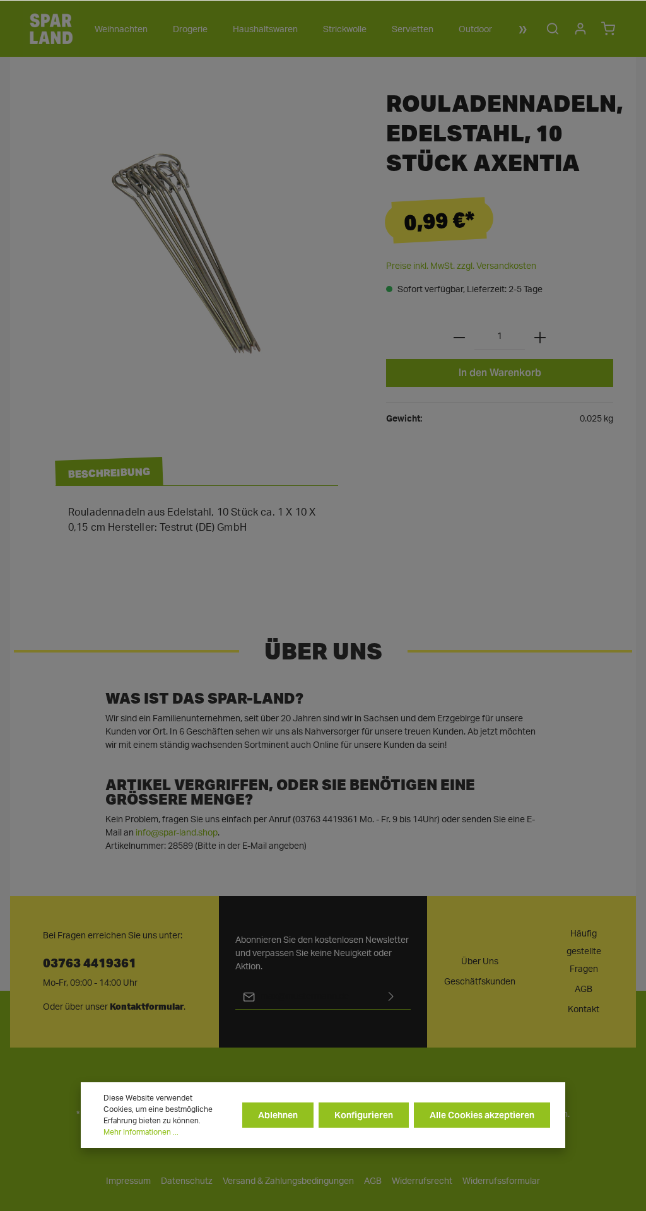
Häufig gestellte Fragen (584, 952)
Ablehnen (278, 1115)
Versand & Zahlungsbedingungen (288, 1181)
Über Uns (479, 961)
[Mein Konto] (580, 28)
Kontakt (583, 1009)
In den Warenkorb (500, 372)
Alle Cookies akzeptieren (482, 1115)
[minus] (459, 337)
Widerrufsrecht (422, 1181)
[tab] (109, 472)
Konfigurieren (363, 1115)
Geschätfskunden (479, 982)
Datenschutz (187, 1181)
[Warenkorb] (608, 28)
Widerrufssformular (501, 1181)
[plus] (540, 337)
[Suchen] (552, 28)
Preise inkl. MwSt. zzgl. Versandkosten (461, 266)
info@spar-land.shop (177, 833)
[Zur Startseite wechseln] (51, 28)
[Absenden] (391, 997)
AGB (583, 989)
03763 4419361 (89, 962)
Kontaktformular (147, 1006)
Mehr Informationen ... (141, 1132)
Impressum (128, 1181)
